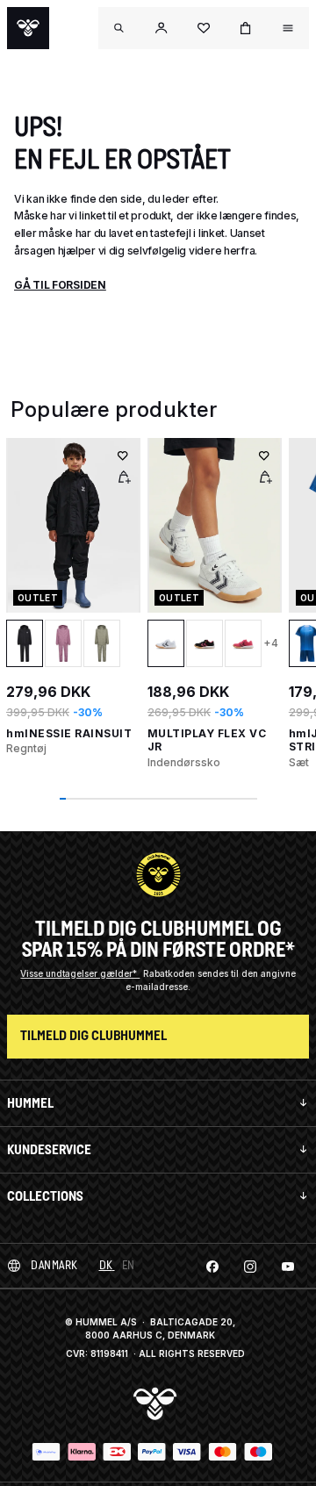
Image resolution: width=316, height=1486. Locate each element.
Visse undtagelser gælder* (80, 973)
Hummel (30, 1102)
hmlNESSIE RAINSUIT (69, 733)
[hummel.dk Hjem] (28, 28)
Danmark (54, 1265)
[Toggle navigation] (119, 28)
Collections (45, 1195)
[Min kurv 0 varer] (246, 28)
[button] (161, 28)
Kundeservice (49, 1149)
